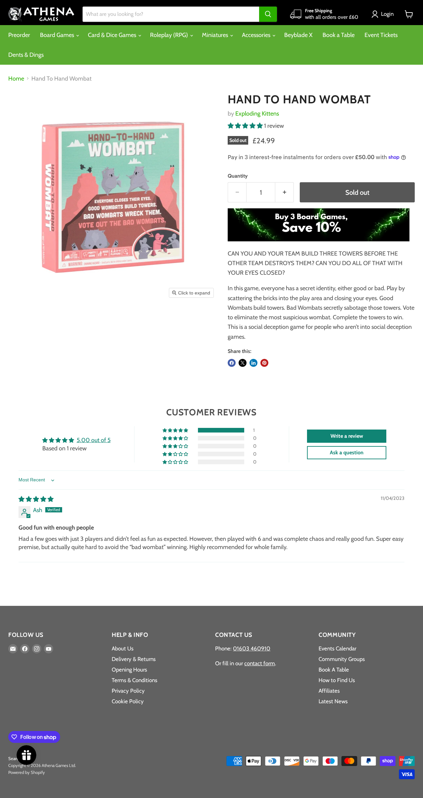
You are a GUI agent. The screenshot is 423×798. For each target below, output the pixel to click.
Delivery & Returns (134, 659)
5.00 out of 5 (94, 440)
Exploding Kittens (257, 113)
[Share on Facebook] (232, 363)
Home (16, 78)
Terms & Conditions (134, 680)
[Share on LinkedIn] (253, 363)
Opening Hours (129, 669)
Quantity (238, 176)
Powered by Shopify (26, 772)
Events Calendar (337, 648)
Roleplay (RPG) (169, 35)
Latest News (333, 701)
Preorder (19, 35)
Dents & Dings (26, 54)
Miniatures (215, 35)
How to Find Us (337, 680)
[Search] (268, 14)
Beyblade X (298, 35)
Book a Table (339, 35)
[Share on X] (243, 363)
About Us (123, 648)
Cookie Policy (128, 701)
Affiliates (329, 690)
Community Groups (342, 659)
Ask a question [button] (347, 452)
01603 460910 (251, 648)
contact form (259, 663)
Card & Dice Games (112, 35)
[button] (384, 14)
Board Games (57, 35)
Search (14, 758)
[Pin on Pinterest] (264, 363)
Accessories (257, 35)
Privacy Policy (128, 690)
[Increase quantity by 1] (284, 192)
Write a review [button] (346, 436)
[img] (36, 499)
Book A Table (334, 669)
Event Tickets (381, 35)
